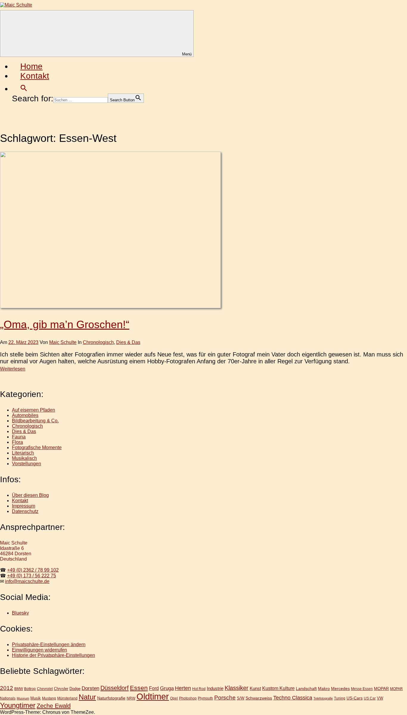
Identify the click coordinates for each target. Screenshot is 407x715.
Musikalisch (24, 458)
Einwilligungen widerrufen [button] (39, 649)
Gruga (167, 688)
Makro (324, 688)
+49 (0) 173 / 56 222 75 (31, 575)
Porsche (225, 697)
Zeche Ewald (54, 705)
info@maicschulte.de (27, 581)
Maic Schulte (63, 342)
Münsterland (67, 698)
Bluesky (20, 612)
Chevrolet (45, 689)
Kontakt (34, 75)
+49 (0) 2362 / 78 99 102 (33, 570)
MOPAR (381, 688)
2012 (6, 688)
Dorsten (90, 688)
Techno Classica (292, 698)
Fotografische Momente (37, 447)
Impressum (23, 505)
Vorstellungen (26, 463)
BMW (18, 689)
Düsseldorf (114, 688)
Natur (87, 697)
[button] (24, 88)
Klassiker (236, 688)
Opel (174, 698)
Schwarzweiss (259, 698)
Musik (35, 698)
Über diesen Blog (30, 495)
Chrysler (61, 688)
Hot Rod (199, 689)
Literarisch (23, 452)
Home (31, 66)
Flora (17, 442)
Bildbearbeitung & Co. (35, 420)
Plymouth (205, 698)
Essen (139, 687)
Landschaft (306, 688)
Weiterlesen (12, 368)
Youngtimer (17, 705)
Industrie (215, 688)
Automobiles (25, 415)
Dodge (74, 688)
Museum (23, 698)
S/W (240, 698)
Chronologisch (98, 342)
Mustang (49, 698)
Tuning (339, 698)
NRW (131, 698)
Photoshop (188, 698)
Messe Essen (362, 689)
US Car (370, 698)
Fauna (19, 436)
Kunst (255, 688)
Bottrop (30, 689)
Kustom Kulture (278, 688)
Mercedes (340, 688)
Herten (183, 688)
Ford (154, 688)
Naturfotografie (111, 698)
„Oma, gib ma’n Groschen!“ (64, 324)
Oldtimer (152, 696)
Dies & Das (128, 342)
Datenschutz (25, 511)
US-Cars (355, 698)
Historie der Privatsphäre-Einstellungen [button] (53, 655)
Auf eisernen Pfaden (33, 409)
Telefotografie (323, 698)
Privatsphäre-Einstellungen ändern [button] (49, 644)
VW (380, 698)
